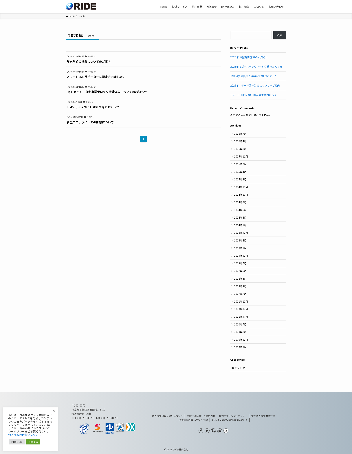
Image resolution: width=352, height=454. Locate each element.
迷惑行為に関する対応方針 (201, 416)
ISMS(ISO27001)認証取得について (230, 419)
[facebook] (201, 430)
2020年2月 (240, 332)
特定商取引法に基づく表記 (193, 419)
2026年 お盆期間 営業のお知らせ (249, 57)
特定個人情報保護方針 (263, 416)
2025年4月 (240, 172)
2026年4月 (240, 141)
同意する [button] (33, 441)
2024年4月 (240, 217)
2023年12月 (241, 233)
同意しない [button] (17, 441)
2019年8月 (240, 347)
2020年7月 (240, 324)
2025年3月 (240, 179)
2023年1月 (240, 248)
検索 (279, 35)
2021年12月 (241, 301)
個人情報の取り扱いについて (167, 416)
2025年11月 (241, 156)
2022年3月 (240, 286)
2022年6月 (240, 271)
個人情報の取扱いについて (24, 435)
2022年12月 (241, 255)
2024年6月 (240, 202)
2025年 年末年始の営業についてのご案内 (255, 85)
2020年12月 (241, 309)
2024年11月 (241, 187)
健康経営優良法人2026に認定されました (253, 76)
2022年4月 (240, 278)
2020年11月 (241, 316)
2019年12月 (241, 339)
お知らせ (240, 368)
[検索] (225, 430)
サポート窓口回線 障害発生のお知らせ (253, 95)
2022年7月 (240, 263)
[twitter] (207, 430)
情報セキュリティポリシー (233, 416)
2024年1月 (240, 225)
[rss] (213, 430)
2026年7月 (240, 134)
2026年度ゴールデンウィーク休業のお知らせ (256, 66)
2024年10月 (241, 194)
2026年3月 (240, 149)
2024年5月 (240, 210)
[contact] (219, 430)
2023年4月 (240, 240)
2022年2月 (240, 294)
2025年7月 (240, 164)
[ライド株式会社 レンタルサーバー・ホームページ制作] (81, 6)
